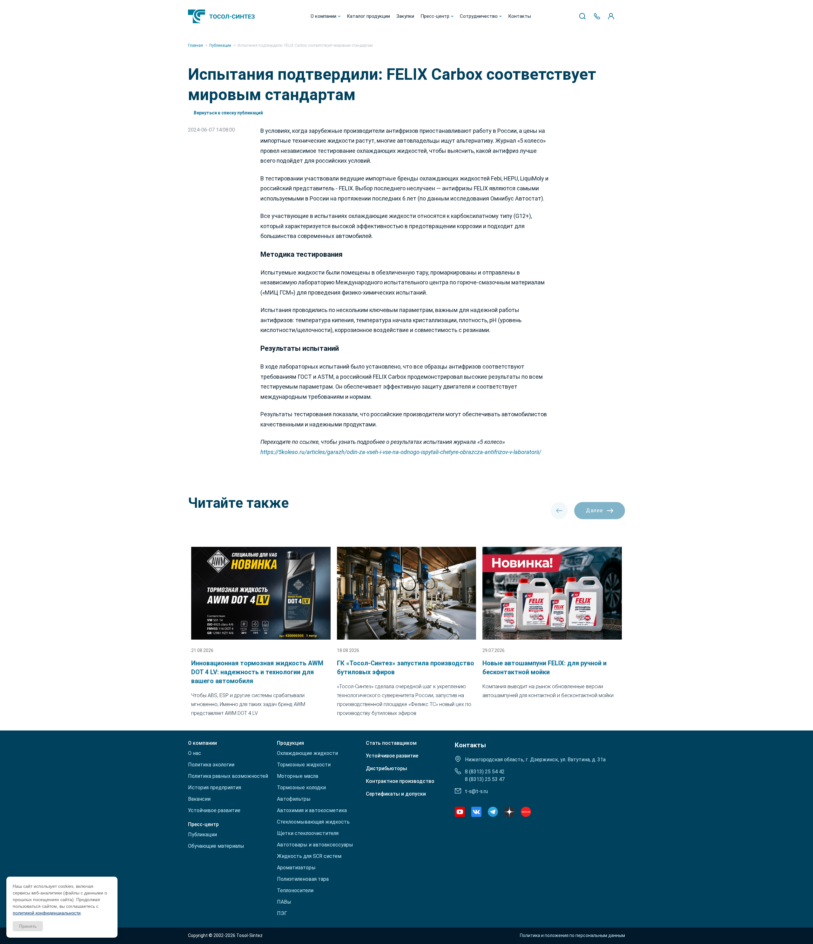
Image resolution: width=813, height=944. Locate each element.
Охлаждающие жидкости (307, 753)
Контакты (519, 16)
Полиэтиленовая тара (303, 879)
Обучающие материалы (216, 846)
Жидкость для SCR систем (309, 856)
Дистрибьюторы (386, 768)
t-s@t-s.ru (476, 791)
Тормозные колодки (301, 787)
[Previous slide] (559, 510)
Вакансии (199, 799)
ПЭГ (282, 913)
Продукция (290, 743)
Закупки (405, 16)
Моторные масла (297, 776)
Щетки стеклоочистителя (308, 833)
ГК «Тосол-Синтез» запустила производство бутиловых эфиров (405, 667)
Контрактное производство (400, 781)
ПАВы (284, 902)
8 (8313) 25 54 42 (485, 772)
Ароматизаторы (296, 868)
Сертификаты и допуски (396, 794)
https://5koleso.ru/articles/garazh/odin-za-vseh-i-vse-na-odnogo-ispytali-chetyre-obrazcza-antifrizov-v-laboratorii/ (400, 452)
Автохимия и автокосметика (312, 810)
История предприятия (214, 787)
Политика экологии (211, 765)
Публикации (220, 45)
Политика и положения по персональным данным (572, 935)
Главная (195, 45)
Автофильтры (294, 799)
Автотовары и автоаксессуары (315, 845)
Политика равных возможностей (228, 776)
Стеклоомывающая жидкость (313, 822)
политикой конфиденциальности (47, 912)
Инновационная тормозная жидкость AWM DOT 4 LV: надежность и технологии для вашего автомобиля (257, 672)
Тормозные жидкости (304, 765)
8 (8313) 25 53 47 (485, 779)
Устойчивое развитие (214, 810)
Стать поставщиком (391, 743)
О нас (194, 753)
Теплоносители (295, 890)
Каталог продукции (368, 16)
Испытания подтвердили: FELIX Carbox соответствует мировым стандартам (305, 45)
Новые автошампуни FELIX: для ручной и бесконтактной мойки (544, 667)
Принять (28, 926)
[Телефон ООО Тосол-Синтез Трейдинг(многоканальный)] (597, 16)
